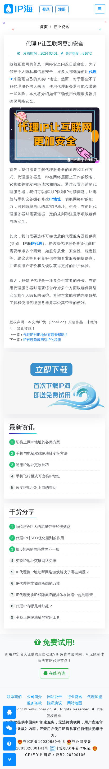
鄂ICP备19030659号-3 (44, 742)
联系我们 (14, 697)
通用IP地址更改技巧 (30, 465)
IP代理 (37, 243)
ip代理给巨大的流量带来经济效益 (41, 526)
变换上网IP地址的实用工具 (35, 617)
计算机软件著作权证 (73, 748)
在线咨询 (57, 673)
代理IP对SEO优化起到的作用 (37, 538)
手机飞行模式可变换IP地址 (35, 476)
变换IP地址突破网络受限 (33, 561)
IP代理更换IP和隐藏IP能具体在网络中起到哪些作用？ (57, 595)
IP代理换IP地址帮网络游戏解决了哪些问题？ (50, 572)
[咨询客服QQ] (9, 712)
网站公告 (54, 697)
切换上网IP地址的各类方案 (35, 442)
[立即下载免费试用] (54, 385)
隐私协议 (54, 703)
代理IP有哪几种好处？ (32, 606)
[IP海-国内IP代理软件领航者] (20, 8)
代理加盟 (94, 697)
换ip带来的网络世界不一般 (35, 549)
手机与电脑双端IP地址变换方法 (39, 453)
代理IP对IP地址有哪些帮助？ (45, 335)
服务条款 (34, 703)
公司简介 (34, 697)
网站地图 (74, 703)
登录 (46, 9)
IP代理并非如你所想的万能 (35, 583)
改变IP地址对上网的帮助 (33, 487)
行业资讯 (61, 27)
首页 (44, 27)
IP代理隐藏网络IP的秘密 (42, 340)
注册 (62, 9)
